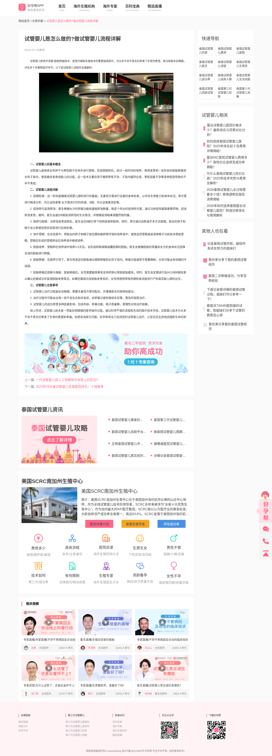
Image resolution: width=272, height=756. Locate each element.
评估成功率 (171, 524)
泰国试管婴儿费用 (225, 50)
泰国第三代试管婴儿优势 (225, 92)
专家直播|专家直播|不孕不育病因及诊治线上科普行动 (48, 639)
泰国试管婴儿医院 (243, 50)
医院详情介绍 (99, 524)
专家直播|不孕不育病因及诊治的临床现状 (162, 639)
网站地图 (23, 722)
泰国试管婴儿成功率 (206, 77)
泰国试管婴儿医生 (206, 63)
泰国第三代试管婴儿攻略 (243, 92)
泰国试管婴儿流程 (225, 63)
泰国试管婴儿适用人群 (225, 77)
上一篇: (29, 380)
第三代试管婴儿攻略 (76, 735)
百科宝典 (117, 722)
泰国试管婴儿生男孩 (243, 63)
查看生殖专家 (135, 524)
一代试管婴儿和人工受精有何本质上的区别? (67, 380)
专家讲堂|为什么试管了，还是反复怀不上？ (48, 685)
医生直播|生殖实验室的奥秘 (97, 639)
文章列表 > (39, 20)
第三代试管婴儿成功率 (77, 726)
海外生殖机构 (120, 730)
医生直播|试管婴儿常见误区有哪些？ (159, 685)
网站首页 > (25, 20)
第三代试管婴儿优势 (76, 730)
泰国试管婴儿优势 (206, 50)
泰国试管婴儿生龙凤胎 (243, 77)
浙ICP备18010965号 (133, 751)
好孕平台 (23, 730)
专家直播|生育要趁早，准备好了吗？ (103, 685)
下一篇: (29, 386)
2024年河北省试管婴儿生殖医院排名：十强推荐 (70, 386)
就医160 (23, 726)
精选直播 (117, 735)
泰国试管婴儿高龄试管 (206, 90)
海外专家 (117, 726)
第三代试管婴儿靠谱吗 (77, 722)
